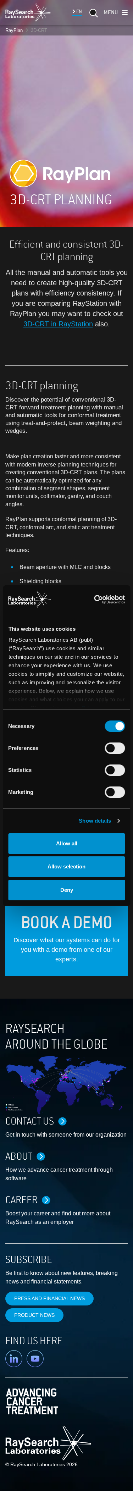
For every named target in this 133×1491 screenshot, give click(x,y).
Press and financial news (49, 1298)
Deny (66, 890)
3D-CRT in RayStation (58, 324)
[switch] (115, 748)
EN (78, 12)
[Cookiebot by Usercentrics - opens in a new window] (96, 599)
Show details (95, 821)
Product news (34, 1315)
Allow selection (66, 866)
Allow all (66, 843)
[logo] (28, 12)
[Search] (92, 15)
